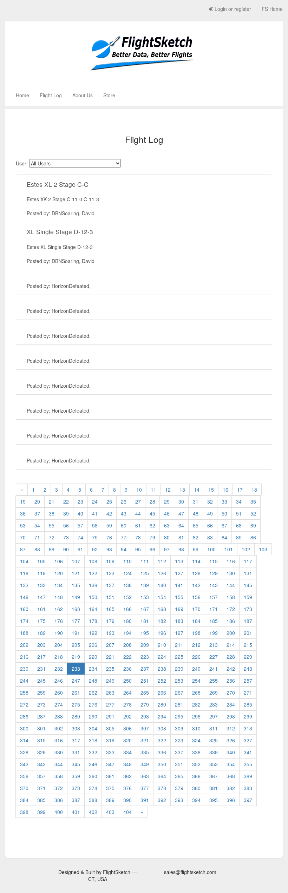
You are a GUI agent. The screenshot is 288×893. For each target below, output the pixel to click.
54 (37, 525)
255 (213, 680)
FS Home (272, 8)
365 (179, 776)
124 (127, 573)
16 (225, 489)
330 (58, 752)
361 (110, 776)
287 (41, 716)
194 (127, 632)
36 (23, 513)
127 (179, 573)
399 (41, 811)
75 (95, 537)
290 (93, 716)
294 (162, 716)
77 (123, 537)
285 (248, 704)
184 (196, 620)
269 (213, 692)
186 (231, 620)
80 (167, 537)
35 (253, 501)
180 (127, 620)
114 (196, 561)
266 (162, 692)
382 (231, 788)
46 (167, 513)
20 (37, 501)
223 (144, 656)
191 (76, 632)
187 (248, 620)
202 (24, 644)
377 (144, 788)
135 (76, 585)
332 (93, 752)
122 (93, 573)
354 (231, 764)
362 (127, 776)
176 (58, 620)
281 (179, 704)
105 (41, 561)
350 (162, 764)
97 (167, 549)
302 (58, 728)
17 (240, 489)
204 (58, 644)
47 (181, 513)
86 (253, 537)
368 (231, 776)
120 (58, 573)
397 (248, 799)
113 (179, 561)
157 (213, 596)
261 (76, 692)
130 (231, 573)
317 (76, 740)
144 (231, 585)
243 (248, 668)
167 (144, 608)
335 (144, 752)
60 (123, 525)
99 (195, 549)
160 (24, 608)
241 (213, 668)
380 (196, 788)
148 (58, 596)
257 (248, 680)
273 (41, 704)
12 (168, 489)
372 (58, 788)
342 (24, 764)
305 (110, 728)
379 (179, 788)
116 (231, 561)
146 (24, 596)
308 (162, 728)
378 (162, 788)
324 (196, 740)
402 (93, 811)
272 (24, 704)
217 (41, 656)
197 (179, 632)
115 (213, 561)
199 (213, 632)
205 (76, 644)
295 (179, 716)
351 (179, 764)
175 (41, 620)
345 (76, 764)
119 (41, 573)
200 (231, 632)
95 (138, 549)
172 (231, 608)
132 (24, 585)
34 (239, 501)
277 (110, 704)
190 (58, 632)
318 (93, 740)
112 (162, 561)
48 (195, 513)
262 (93, 692)
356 (24, 776)
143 (213, 585)
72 (51, 537)
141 (179, 585)
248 (93, 680)
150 (93, 596)
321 (144, 740)
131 (248, 573)
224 (162, 656)
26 (123, 501)
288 (58, 716)
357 (41, 776)
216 (24, 656)
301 (41, 728)
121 (76, 573)
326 (231, 740)
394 (196, 799)
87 (23, 549)
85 (239, 537)
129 (213, 573)
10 (139, 489)
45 (152, 513)
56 (66, 525)
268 (196, 692)
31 (195, 501)
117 (248, 561)
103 (263, 549)
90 (66, 549)
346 (93, 764)
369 (248, 776)
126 (162, 573)
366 (196, 776)
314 (24, 740)
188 (24, 632)
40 (80, 513)
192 (93, 632)
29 (167, 501)
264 (127, 692)
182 (162, 620)
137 (110, 585)
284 (231, 704)
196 (162, 632)
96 (152, 549)
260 (58, 692)
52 (253, 513)
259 (41, 692)
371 (41, 788)
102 (246, 549)
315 (41, 740)
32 (210, 501)
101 (228, 549)
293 (144, 716)
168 (162, 608)
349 (144, 764)
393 (179, 799)
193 (110, 632)
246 (58, 680)
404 (127, 811)
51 (239, 513)
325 (213, 740)
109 (110, 561)
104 (24, 561)
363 (144, 776)
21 (51, 501)
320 (127, 740)
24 (95, 501)
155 (179, 596)
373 (76, 788)
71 (37, 537)
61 (138, 525)
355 (248, 764)
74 (80, 537)
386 (58, 799)
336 (162, 752)
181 (144, 620)
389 (110, 799)
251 (144, 680)
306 (127, 728)
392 (162, 799)
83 (210, 537)
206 (93, 644)
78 (138, 537)
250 (127, 680)
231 (41, 668)
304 (93, 728)
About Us (82, 95)
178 (93, 620)
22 (66, 501)
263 (110, 692)
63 (167, 525)
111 (144, 561)
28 (152, 501)
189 (41, 632)
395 (213, 799)
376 (127, 788)
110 (127, 561)
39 (66, 513)
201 (248, 632)
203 (41, 644)
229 (248, 656)
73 (66, 537)
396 (231, 799)
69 (253, 525)
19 (23, 501)
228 (231, 656)
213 (213, 644)
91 (80, 549)
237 (144, 668)
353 (213, 764)
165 (110, 608)
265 (144, 692)
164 (93, 608)
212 (196, 644)
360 (93, 776)
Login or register (232, 8)
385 (41, 799)
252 (162, 680)
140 (162, 585)
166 (127, 608)
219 (76, 656)
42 (109, 513)
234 (93, 668)
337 (179, 752)
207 (110, 644)
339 (213, 752)
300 (24, 728)
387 (76, 799)
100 (211, 549)
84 (224, 537)
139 (144, 585)
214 (231, 644)
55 (51, 525)
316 (58, 740)
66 (210, 525)
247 (76, 680)
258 (24, 692)
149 (76, 596)
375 (110, 788)
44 (138, 513)
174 (24, 620)
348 (127, 764)
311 (213, 728)
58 (95, 525)
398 (24, 811)
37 (37, 513)
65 (195, 525)
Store (109, 95)
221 (110, 656)
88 (37, 549)
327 (248, 740)
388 (93, 799)
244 (24, 680)
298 (231, 716)
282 (196, 704)
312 (231, 728)
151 (110, 596)
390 (127, 799)
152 (127, 596)
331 (76, 752)
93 (109, 549)
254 (196, 680)
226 (196, 656)
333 (110, 752)
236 (127, 668)
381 (213, 788)
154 (162, 596)
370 (24, 788)
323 (179, 740)
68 (239, 525)
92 (95, 549)
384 (24, 799)
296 (196, 716)
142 (196, 585)
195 (144, 632)
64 (181, 525)
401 (76, 811)
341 (248, 752)
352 (196, 764)
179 (110, 620)
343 (41, 764)
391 (144, 799)
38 (51, 513)
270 (231, 692)
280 (162, 704)
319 (110, 740)
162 (58, 608)
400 (58, 811)
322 (162, 740)
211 (179, 644)
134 (58, 585)
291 (110, 716)
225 (179, 656)
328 (24, 752)
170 (196, 608)
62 (152, 525)
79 (152, 537)
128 (196, 573)
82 (195, 537)
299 (248, 716)
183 (179, 620)
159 (248, 596)
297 (213, 716)
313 (248, 728)
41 (95, 513)
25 (109, 501)
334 (127, 752)
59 (109, 525)
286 (24, 716)
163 (76, 608)
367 (213, 776)
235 (110, 668)
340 (231, 752)
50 (224, 513)
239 (179, 668)
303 (76, 728)
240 (196, 668)
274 (58, 704)
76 (109, 537)
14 (196, 489)
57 (80, 525)
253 (179, 680)
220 (93, 656)
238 (162, 668)
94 (123, 549)
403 (110, 811)
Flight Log (51, 95)
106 (58, 561)
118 (24, 573)
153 (144, 596)
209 (144, 644)
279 (144, 704)
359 (76, 776)
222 (127, 656)
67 (224, 525)
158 (231, 596)
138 (127, 585)
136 (93, 585)
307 (144, 728)
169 (179, 608)
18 (254, 489)
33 (224, 501)
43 (123, 513)
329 (41, 752)
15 (211, 489)
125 (144, 573)
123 (110, 573)
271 (248, 692)
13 (182, 489)
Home (22, 95)
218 (58, 656)
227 (213, 656)
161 (41, 608)
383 (248, 788)
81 (181, 537)
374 (93, 788)
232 (58, 668)
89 (51, 549)
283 (213, 704)
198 (196, 632)
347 (110, 764)
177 (76, 620)
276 (93, 704)
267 (179, 692)
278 (127, 704)
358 (58, 776)
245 (41, 680)
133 (41, 585)
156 (196, 596)
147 (41, 596)
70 (23, 537)
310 (196, 728)
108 (93, 561)
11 (153, 489)
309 (179, 728)
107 (76, 561)
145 (248, 585)
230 (24, 668)
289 (76, 716)
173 (248, 608)
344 (58, 764)
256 (231, 680)
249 (110, 680)
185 (213, 620)
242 (231, 668)
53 (23, 525)
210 (162, 644)
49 (210, 513)
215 (248, 644)
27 (138, 501)
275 (76, 704)
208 (127, 644)
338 (196, 752)
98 (181, 549)
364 (162, 776)
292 (127, 716)
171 (213, 608)
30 (181, 501)
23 (80, 501)
